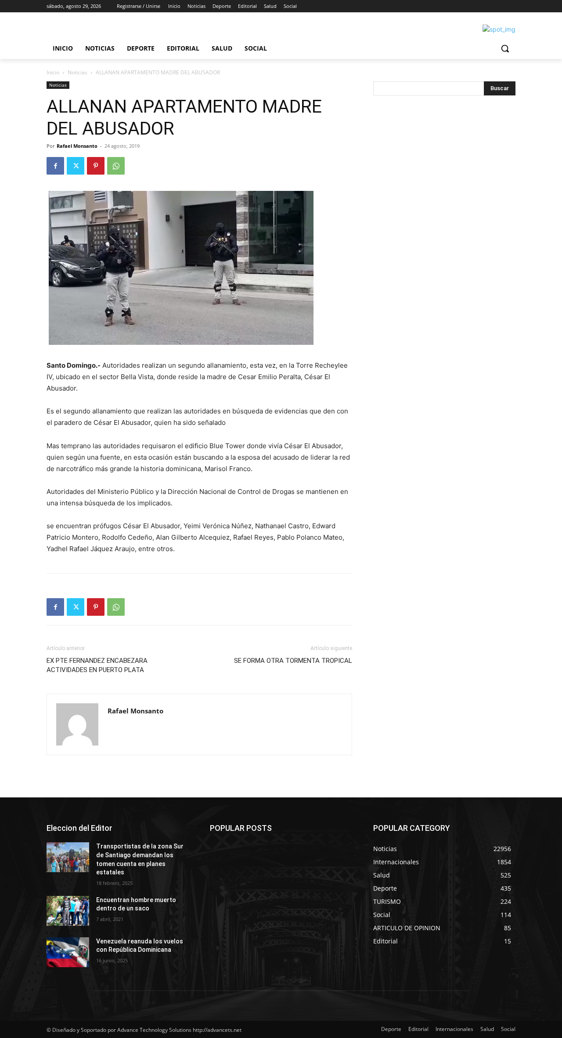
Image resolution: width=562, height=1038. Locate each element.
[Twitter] (75, 166)
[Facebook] (55, 166)
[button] (504, 48)
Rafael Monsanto (77, 146)
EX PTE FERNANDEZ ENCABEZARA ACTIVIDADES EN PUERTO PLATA (97, 665)
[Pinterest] (95, 166)
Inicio (53, 72)
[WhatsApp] (116, 166)
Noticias (77, 72)
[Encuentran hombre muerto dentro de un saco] (68, 911)
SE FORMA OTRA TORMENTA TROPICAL (293, 661)
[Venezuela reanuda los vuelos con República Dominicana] (68, 952)
